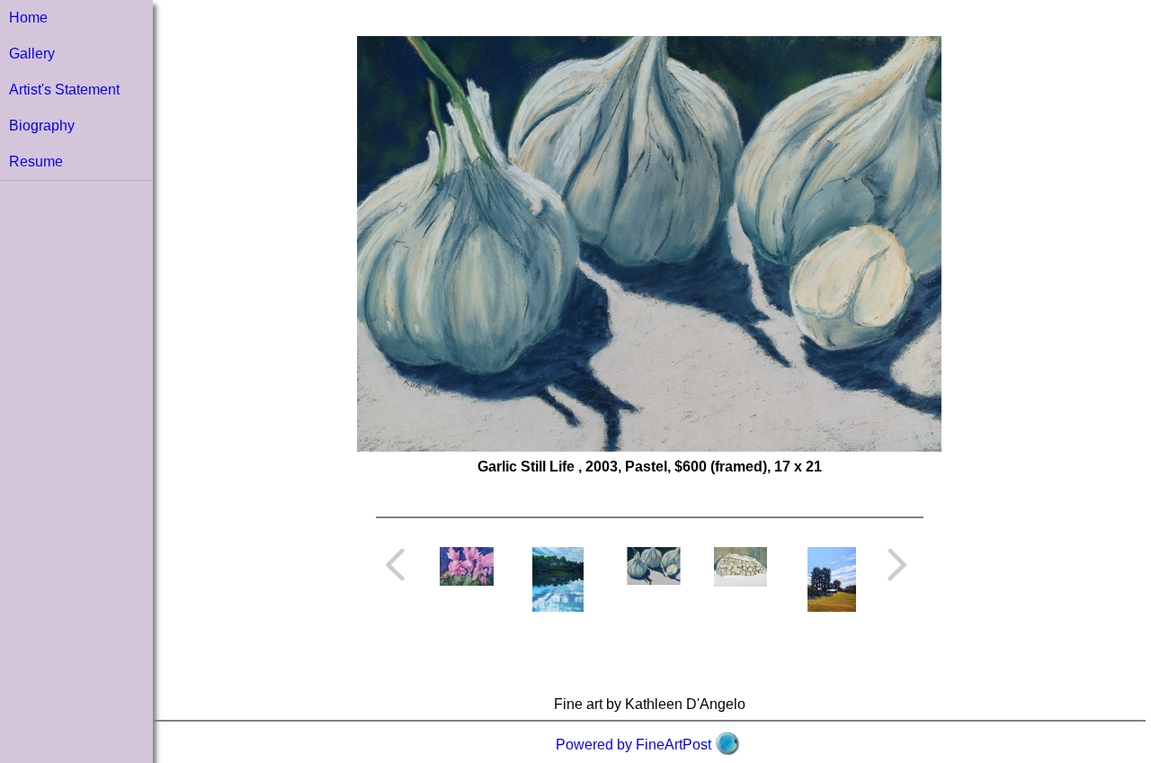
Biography (42, 125)
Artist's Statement (64, 89)
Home (28, 17)
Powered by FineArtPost (633, 744)
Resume (36, 161)
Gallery (32, 53)
